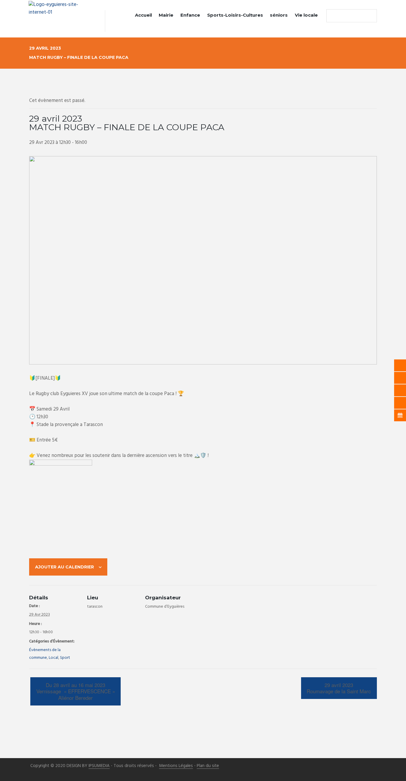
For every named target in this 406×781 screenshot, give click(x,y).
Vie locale (306, 15)
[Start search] (332, 15)
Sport (65, 657)
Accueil (143, 15)
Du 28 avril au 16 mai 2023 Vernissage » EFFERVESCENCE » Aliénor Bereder (75, 691)
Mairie (166, 15)
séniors (279, 15)
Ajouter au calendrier (64, 567)
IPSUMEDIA (99, 766)
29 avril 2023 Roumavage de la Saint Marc (339, 688)
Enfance (190, 15)
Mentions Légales (176, 766)
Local (53, 657)
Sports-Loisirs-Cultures (235, 15)
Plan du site (208, 766)
